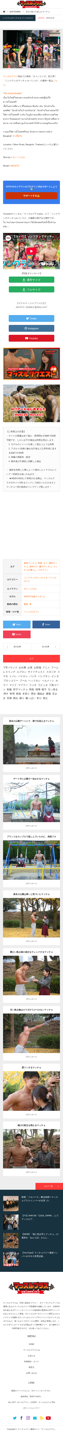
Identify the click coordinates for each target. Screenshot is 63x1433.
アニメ (46, 667)
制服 (9, 689)
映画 (18, 693)
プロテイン (43, 570)
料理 (12, 693)
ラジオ (33, 685)
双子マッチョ (20, 689)
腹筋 (26, 604)
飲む (45, 698)
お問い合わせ (31, 1373)
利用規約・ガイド (31, 1361)
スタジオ (51, 672)
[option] (31, 1203)
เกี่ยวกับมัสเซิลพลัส (12, 93)
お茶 (30, 667)
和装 (40, 563)
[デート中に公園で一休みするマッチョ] (31, 806)
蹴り (21, 698)
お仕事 (22, 667)
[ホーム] (4, 11)
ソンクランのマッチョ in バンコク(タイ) (18, 18)
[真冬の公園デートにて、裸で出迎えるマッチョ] (31, 748)
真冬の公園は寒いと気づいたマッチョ (31, 894)
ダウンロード (31, 768)
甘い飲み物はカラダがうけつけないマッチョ (31, 1009)
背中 (54, 742)
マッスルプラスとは (31, 1350)
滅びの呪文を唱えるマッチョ (31, 1125)
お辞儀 (37, 667)
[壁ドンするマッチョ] (31, 1096)
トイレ (13, 676)
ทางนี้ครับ (17, 136)
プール (23, 680)
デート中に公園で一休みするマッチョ (31, 779)
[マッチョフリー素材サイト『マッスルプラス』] (31, 4)
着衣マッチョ (30, 563)
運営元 (31, 1367)
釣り (39, 698)
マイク (13, 685)
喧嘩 (37, 689)
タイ (45, 563)
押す (6, 693)
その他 (31, 742)
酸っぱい (30, 698)
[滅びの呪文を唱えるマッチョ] (31, 1154)
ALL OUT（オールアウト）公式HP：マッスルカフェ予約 (31, 1402)
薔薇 (48, 693)
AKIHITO (15, 166)
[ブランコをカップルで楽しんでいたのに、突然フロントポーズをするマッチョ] (31, 865)
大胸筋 (31, 859)
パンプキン (44, 676)
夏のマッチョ (45, 566)
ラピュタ (43, 685)
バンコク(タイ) (31, 611)
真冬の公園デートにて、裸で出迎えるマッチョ (31, 721)
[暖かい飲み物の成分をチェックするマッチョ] (31, 981)
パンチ (33, 676)
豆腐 (9, 698)
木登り (26, 693)
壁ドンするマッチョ (31, 1067)
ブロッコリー (11, 680)
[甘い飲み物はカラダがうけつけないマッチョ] (31, 1037)
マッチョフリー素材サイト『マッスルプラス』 (37, 1429)
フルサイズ (33, 289)
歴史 (33, 693)
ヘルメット (48, 680)
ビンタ (55, 676)
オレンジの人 (18, 157)
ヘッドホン (34, 680)
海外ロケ (33, 566)
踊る (15, 698)
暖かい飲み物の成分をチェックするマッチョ (31, 952)
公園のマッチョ (21, 742)
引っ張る (53, 689)
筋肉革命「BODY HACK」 (32, 1396)
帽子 (44, 689)
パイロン (23, 676)
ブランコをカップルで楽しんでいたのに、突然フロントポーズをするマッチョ (31, 837)
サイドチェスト (36, 672)
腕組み (41, 693)
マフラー (23, 685)
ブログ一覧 (48, 1186)
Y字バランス (10, 667)
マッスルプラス (10, 76)
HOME (31, 1344)
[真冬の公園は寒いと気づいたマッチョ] (31, 923)
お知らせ (31, 1356)
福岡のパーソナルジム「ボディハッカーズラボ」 (31, 1391)
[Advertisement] (31, 528)
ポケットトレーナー (31, 1408)
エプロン (21, 672)
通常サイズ (33, 279)
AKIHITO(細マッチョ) (34, 596)
